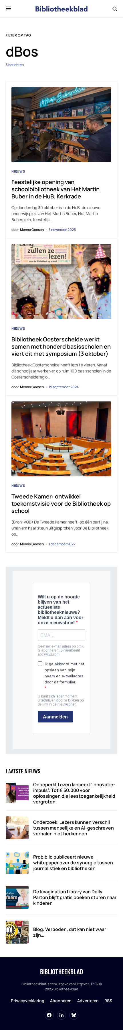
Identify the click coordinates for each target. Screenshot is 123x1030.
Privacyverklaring (27, 1000)
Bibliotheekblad (61, 971)
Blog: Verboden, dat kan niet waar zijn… (69, 932)
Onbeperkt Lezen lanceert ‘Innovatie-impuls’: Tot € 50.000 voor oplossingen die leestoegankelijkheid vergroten (74, 793)
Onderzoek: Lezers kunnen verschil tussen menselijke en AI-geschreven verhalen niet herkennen (73, 828)
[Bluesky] (73, 1015)
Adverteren (88, 1000)
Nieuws (18, 171)
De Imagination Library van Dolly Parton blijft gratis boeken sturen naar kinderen (74, 897)
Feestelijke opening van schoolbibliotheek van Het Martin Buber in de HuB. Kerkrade (55, 189)
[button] (9, 8)
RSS (108, 1000)
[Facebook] (49, 1015)
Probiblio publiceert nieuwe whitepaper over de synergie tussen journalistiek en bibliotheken (73, 862)
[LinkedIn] (61, 1015)
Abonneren (61, 1000)
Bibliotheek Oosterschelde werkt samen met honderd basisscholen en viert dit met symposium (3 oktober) (61, 346)
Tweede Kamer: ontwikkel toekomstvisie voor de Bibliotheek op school (61, 503)
